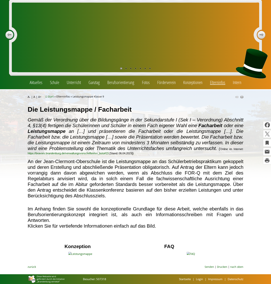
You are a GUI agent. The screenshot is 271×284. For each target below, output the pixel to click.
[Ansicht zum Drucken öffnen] (241, 97)
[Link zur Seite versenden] (236, 97)
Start (51, 96)
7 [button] (150, 69)
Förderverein (166, 82)
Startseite (185, 279)
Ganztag (94, 82)
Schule (54, 82)
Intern (237, 82)
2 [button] (126, 69)
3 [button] (131, 69)
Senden (209, 267)
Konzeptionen (192, 82)
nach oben (236, 267)
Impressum (215, 279)
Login (199, 279)
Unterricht (74, 82)
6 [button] (145, 69)
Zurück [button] (9, 35)
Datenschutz (235, 279)
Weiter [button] (262, 35)
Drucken (222, 267)
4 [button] (135, 69)
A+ (39, 96)
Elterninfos (217, 82)
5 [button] (140, 69)
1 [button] (121, 69)
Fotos (146, 82)
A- (29, 96)
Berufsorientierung (120, 82)
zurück (32, 267)
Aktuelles (36, 82)
